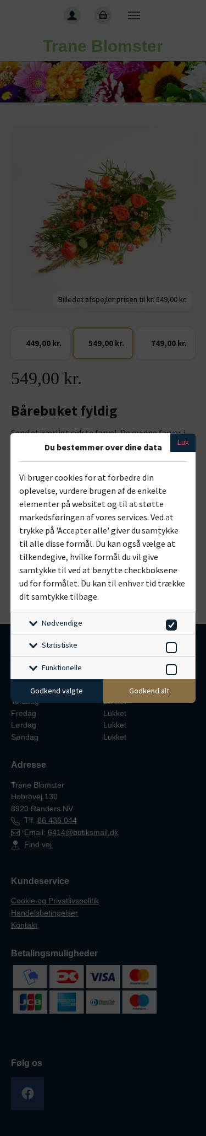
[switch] (169, 623)
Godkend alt (149, 691)
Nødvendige (62, 623)
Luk (183, 442)
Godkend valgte (56, 691)
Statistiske (59, 645)
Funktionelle (62, 667)
